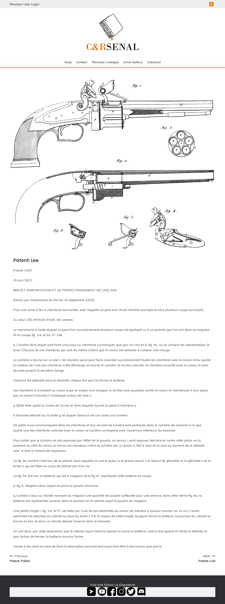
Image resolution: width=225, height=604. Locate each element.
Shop (68, 62)
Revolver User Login (24, 4)
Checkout (154, 62)
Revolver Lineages (105, 62)
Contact (81, 62)
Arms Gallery (133, 62)
